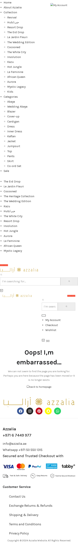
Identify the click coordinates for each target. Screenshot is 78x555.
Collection (10, 12)
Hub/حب (13, 22)
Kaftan (11, 136)
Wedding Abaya (17, 106)
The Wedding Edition (21, 42)
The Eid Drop (15, 32)
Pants (11, 156)
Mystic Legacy (16, 86)
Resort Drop (15, 27)
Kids (10, 91)
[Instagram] (29, 411)
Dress (11, 126)
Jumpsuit (13, 146)
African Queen (16, 77)
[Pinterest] (39, 411)
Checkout (51, 325)
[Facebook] (20, 411)
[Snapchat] (48, 411)
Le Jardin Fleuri (17, 37)
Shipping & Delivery (23, 515)
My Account (53, 320)
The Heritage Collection (19, 196)
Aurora (11, 81)
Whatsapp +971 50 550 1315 (22, 450)
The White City (16, 52)
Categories (11, 96)
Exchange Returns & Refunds (30, 506)
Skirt (10, 161)
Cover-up (13, 116)
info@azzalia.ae (14, 444)
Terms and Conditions (25, 524)
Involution (14, 57)
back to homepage (40, 386)
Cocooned (13, 47)
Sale (6, 171)
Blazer (11, 111)
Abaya (11, 101)
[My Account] (58, 5)
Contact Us (17, 496)
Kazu (10, 62)
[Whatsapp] (57, 411)
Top (9, 151)
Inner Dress (14, 131)
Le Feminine (15, 72)
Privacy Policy (19, 533)
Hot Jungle (14, 67)
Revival (12, 17)
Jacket (11, 141)
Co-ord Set (14, 166)
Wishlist (50, 330)
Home (7, 2)
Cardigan (13, 121)
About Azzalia (13, 7)
